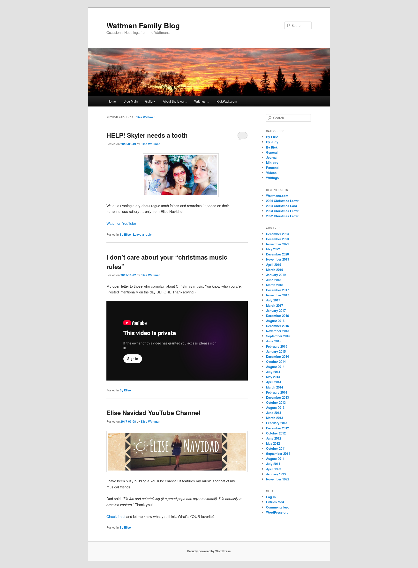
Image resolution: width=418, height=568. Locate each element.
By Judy (272, 142)
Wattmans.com (277, 195)
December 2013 (277, 397)
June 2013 (273, 412)
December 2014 (277, 356)
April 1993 (273, 469)
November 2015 (277, 331)
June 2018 (273, 279)
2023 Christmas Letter (282, 211)
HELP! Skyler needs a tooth (147, 135)
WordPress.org (277, 512)
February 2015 (276, 346)
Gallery (150, 101)
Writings (272, 177)
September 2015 (278, 336)
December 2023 (277, 239)
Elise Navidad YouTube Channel (153, 412)
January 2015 (276, 351)
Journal (271, 157)
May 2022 (273, 249)
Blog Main (131, 101)
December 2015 (277, 325)
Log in (271, 496)
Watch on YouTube (121, 223)
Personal (272, 167)
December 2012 (277, 428)
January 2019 (276, 274)
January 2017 (276, 310)
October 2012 (276, 433)
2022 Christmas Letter (282, 216)
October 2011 (276, 448)
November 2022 (277, 244)
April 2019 (273, 264)
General (272, 152)
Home (112, 101)
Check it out (115, 516)
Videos (271, 172)
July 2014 (273, 371)
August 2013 (275, 407)
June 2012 (273, 438)
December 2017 (277, 290)
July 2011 (273, 463)
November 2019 (277, 259)
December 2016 (277, 315)
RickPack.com (226, 101)
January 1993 (276, 474)
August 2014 (275, 366)
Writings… (201, 101)
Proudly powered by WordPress (209, 551)
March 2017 (274, 305)
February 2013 (276, 422)
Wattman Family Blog (143, 25)
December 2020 (277, 254)
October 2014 (276, 361)
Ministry (272, 162)
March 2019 (274, 269)
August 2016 (275, 320)
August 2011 (275, 458)
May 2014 (273, 376)
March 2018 (274, 285)
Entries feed (275, 502)
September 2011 (278, 453)
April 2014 (273, 382)
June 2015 (273, 341)
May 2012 (273, 443)
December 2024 (277, 234)
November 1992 (277, 479)
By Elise (125, 234)
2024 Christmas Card (281, 205)
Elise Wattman (145, 117)
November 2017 (277, 295)
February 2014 (276, 392)
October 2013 (276, 402)
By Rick (271, 147)
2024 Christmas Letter (282, 200)
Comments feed (278, 507)
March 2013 (274, 417)
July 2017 (273, 300)
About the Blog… (175, 101)
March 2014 (274, 387)
